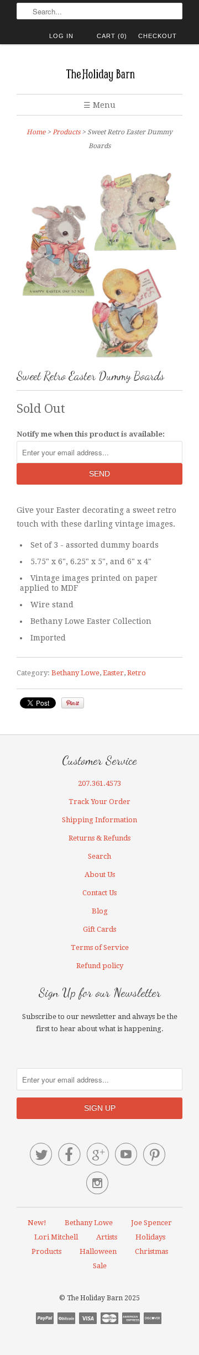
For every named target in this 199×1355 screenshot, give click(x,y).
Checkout (157, 36)
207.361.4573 (99, 783)
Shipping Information (99, 820)
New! (37, 1223)
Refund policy (99, 966)
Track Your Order (99, 801)
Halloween (98, 1251)
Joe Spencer (151, 1223)
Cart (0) (112, 36)
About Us (100, 874)
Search (99, 856)
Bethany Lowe (75, 673)
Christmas (151, 1251)
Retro (136, 673)
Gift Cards (99, 929)
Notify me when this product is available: (91, 434)
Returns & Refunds (99, 838)
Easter (113, 673)
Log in (61, 36)
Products (66, 132)
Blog (100, 911)
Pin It (72, 702)
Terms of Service (100, 947)
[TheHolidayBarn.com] (99, 73)
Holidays (150, 1237)
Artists (106, 1237)
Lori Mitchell (56, 1237)
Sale (100, 1266)
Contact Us (99, 893)
